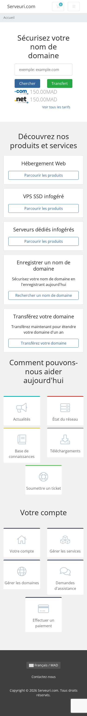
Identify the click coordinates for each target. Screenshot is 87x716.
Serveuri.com (21, 6)
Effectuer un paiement (43, 623)
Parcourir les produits (43, 175)
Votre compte (22, 551)
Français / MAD (46, 665)
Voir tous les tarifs (56, 107)
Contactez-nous (44, 676)
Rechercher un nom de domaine (43, 295)
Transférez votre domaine (43, 343)
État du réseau (65, 419)
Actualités (21, 419)
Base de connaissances (22, 453)
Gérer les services (65, 551)
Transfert (60, 83)
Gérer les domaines (22, 582)
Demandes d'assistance (65, 585)
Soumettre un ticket (43, 488)
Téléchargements (65, 451)
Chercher (27, 83)
